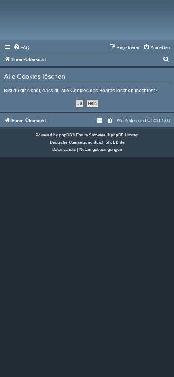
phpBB (65, 135)
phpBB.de (115, 142)
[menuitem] (21, 47)
